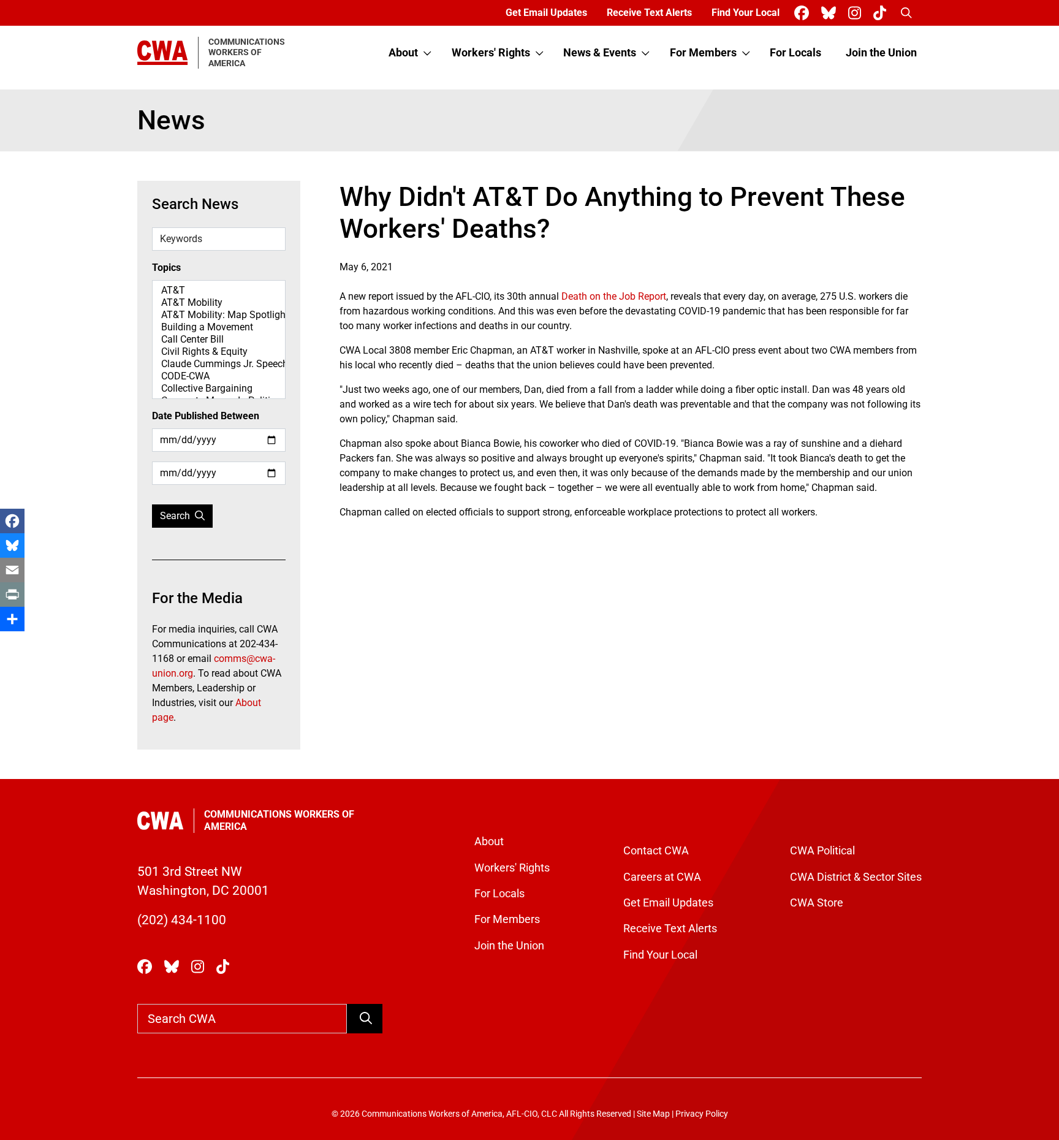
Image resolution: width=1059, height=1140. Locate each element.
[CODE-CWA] (219, 376)
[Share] (12, 619)
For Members (703, 53)
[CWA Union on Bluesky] (831, 13)
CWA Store (816, 903)
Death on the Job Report (613, 296)
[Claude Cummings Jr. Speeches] (219, 364)
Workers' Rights (491, 53)
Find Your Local (746, 12)
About (403, 53)
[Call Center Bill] (219, 339)
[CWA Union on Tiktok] (882, 13)
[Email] (12, 570)
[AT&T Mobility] (219, 303)
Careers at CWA (662, 877)
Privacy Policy (701, 1114)
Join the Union (881, 53)
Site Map (653, 1114)
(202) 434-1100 (181, 920)
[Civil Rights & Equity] (219, 352)
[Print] (12, 594)
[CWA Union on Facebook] (804, 13)
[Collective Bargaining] (219, 388)
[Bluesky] (12, 545)
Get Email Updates (546, 12)
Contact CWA (656, 851)
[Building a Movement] (219, 327)
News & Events (599, 53)
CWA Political (822, 851)
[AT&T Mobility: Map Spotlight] (219, 315)
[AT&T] (219, 290)
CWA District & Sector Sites (856, 877)
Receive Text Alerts (649, 12)
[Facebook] (12, 521)
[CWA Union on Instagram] (857, 13)
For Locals (795, 53)
